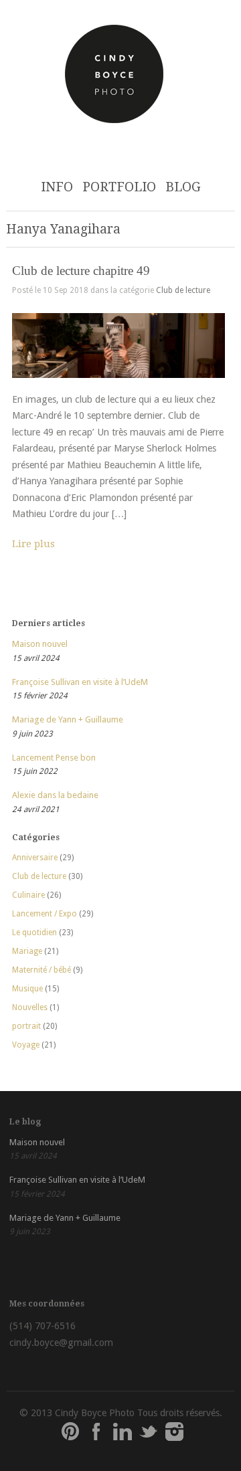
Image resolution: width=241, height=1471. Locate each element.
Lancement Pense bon (54, 758)
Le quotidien (34, 932)
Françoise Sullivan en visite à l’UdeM (80, 682)
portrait (26, 1026)
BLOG (183, 187)
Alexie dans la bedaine (55, 795)
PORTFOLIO (119, 187)
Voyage (25, 1045)
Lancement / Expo (44, 913)
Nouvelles (30, 1007)
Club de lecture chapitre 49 (81, 271)
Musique (27, 988)
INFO (57, 187)
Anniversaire (35, 857)
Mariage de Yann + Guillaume (67, 719)
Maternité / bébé (41, 970)
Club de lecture (183, 290)
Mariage (27, 951)
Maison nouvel (40, 644)
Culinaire (28, 895)
